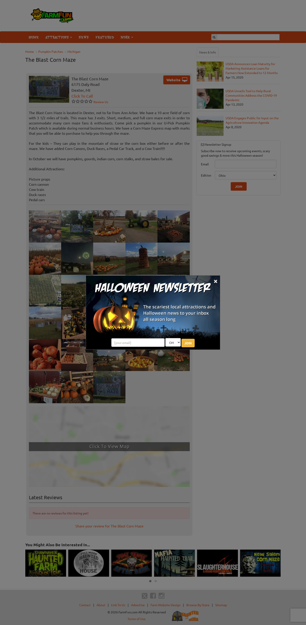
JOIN (188, 343)
